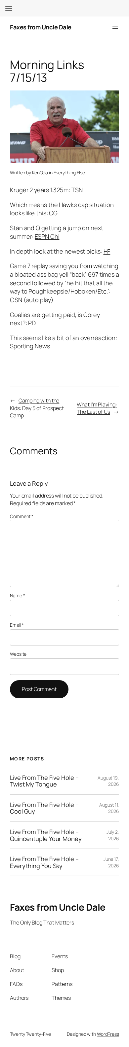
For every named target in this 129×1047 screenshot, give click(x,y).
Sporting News (30, 346)
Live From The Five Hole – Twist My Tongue (44, 781)
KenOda (40, 172)
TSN (77, 190)
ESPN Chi (47, 236)
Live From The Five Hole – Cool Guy (44, 808)
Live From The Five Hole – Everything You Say (44, 862)
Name (17, 595)
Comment (21, 516)
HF (107, 251)
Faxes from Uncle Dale (40, 27)
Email (17, 625)
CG (53, 213)
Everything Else (69, 172)
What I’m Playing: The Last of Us (97, 408)
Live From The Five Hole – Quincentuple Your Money (46, 835)
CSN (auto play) (32, 300)
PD (32, 323)
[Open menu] (115, 27)
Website (18, 654)
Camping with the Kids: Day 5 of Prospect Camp (37, 408)
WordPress (108, 1034)
